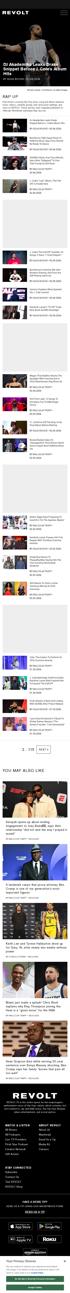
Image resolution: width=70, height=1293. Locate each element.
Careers (44, 1149)
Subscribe (11, 1172)
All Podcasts (12, 1134)
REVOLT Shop (14, 1186)
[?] (15, 125)
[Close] (64, 1261)
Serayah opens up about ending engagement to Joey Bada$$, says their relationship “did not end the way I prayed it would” (36, 827)
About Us (44, 1129)
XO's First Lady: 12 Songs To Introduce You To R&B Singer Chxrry (44, 402)
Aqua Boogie (15, 79)
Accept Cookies (35, 1287)
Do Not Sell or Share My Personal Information (35, 1279)
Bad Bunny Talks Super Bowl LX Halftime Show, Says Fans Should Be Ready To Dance (46, 141)
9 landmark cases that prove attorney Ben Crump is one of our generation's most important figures (35, 888)
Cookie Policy (37, 1273)
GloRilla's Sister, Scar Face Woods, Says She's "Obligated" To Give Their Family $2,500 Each (46, 160)
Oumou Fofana (17, 956)
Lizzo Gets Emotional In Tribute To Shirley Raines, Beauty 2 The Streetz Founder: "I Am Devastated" (47, 721)
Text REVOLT (13, 1182)
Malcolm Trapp (42, 169)
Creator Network (15, 1149)
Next (42, 749)
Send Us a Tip (47, 1139)
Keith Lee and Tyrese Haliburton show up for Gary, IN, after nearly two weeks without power (36, 947)
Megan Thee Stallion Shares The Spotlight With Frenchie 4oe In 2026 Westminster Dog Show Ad (46, 378)
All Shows (11, 1129)
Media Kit (44, 1144)
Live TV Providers (15, 1139)
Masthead (45, 1134)
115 (31, 750)
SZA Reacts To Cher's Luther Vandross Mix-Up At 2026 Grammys (44, 586)
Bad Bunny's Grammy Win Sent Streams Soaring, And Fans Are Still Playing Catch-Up (45, 272)
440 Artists (12, 1154)
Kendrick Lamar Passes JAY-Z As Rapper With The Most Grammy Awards (46, 540)
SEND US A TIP (35, 1212)
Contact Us (12, 1177)
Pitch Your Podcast (16, 1144)
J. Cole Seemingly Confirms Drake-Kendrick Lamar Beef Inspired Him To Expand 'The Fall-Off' (47, 680)
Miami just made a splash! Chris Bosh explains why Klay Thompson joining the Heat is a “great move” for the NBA (33, 1006)
